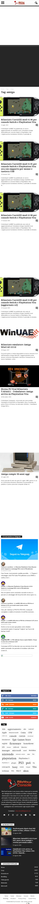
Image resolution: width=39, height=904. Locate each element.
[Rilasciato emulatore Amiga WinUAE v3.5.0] (19, 333)
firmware (15, 743)
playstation (9, 758)
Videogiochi (5, 880)
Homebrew (5, 873)
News (3, 867)
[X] (30, 815)
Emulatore (6, 740)
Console (26, 896)
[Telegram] (26, 815)
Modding (4, 876)
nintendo (8, 754)
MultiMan (32, 750)
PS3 (21, 763)
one (28, 754)
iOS (3, 747)
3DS (3, 729)
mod (25, 750)
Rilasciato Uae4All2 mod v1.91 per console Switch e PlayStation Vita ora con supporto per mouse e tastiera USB (19, 168)
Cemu (23, 733)
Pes (33, 754)
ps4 (28, 762)
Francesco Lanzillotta (7, 567)
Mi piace (34, 695)
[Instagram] (13, 815)
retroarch (6, 767)
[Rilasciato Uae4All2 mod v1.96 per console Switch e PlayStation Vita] (19, 107)
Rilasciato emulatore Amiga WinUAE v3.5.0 (16, 345)
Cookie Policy (32, 898)
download (30, 736)
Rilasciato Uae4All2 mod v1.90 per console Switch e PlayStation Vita (19, 216)
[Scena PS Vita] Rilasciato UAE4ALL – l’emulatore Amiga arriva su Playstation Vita (17, 391)
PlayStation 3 (24, 758)
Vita (34, 767)
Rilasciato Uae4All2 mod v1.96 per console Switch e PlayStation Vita (19, 121)
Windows (18, 896)
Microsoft (4, 886)
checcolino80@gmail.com (23, 811)
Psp (34, 763)
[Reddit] (17, 815)
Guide (12, 896)
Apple (4, 733)
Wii (12, 771)
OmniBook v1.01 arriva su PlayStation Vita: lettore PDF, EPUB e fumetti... (24, 851)
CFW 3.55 (4, 736)
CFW (30, 733)
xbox (25, 771)
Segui (35, 700)
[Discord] (5, 815)
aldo (24, 729)
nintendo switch (20, 754)
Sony (14, 767)
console (13, 736)
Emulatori (13, 898)
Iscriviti (34, 717)
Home (2, 89)
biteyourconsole (13, 732)
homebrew (29, 743)
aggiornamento (14, 729)
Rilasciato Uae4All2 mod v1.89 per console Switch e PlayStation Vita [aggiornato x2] (19, 302)
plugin (13, 763)
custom (22, 736)
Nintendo (4, 883)
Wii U (18, 771)
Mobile (32, 896)
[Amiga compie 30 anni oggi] (19, 462)
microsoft (16, 750)
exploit (4, 744)
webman (5, 771)
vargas (28, 767)
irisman (9, 747)
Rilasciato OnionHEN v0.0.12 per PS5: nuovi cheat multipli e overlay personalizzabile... (25, 840)
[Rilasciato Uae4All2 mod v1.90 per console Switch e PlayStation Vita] (19, 202)
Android (30, 729)
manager (6, 750)
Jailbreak (16, 747)
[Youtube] (34, 815)
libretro (24, 747)
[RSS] (22, 815)
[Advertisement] (19, 25)
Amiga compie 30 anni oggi (15, 474)
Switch (22, 767)
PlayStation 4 (5, 762)
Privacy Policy (22, 898)
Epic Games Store (21, 739)
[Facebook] (9, 815)
